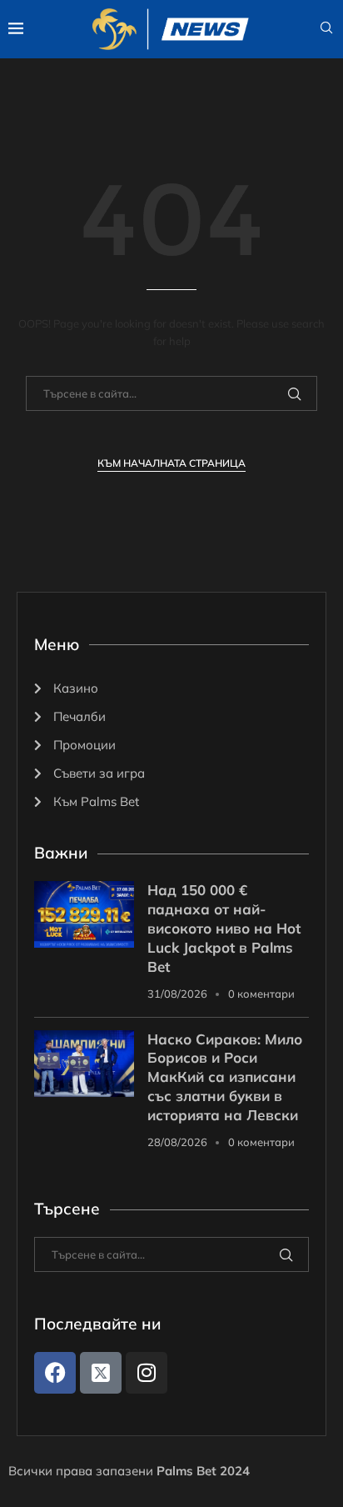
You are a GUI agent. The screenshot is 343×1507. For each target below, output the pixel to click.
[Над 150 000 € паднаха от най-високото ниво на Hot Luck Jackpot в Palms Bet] (84, 914)
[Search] (326, 29)
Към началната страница (171, 463)
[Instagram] (146, 1373)
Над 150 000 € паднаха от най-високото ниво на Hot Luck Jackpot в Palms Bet (224, 928)
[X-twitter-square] (101, 1373)
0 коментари (261, 993)
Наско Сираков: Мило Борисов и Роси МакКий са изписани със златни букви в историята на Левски (224, 1077)
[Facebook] (55, 1373)
